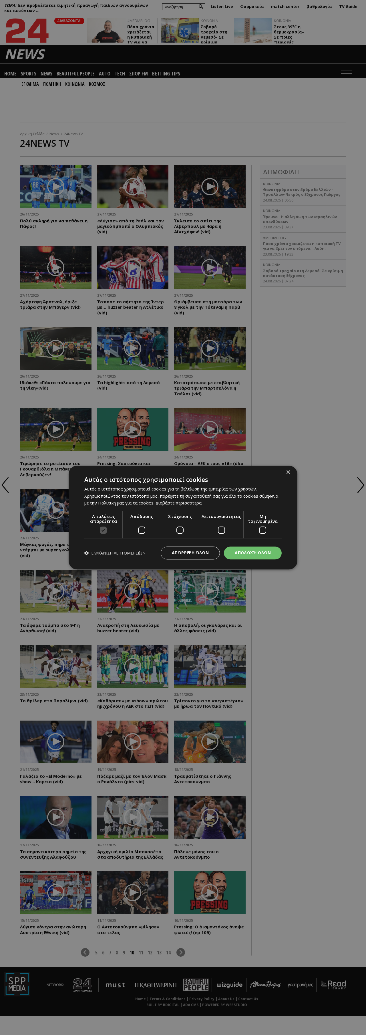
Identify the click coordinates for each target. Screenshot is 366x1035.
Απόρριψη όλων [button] (190, 552)
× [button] (288, 472)
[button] (115, 553)
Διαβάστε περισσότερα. (179, 503)
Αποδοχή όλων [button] (253, 552)
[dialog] (183, 517)
